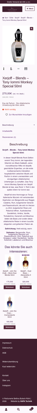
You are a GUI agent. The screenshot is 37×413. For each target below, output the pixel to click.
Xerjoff (17, 17)
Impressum (7, 342)
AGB (4, 352)
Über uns (6, 380)
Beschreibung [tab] (8, 125)
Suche (18, 409)
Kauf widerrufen (8, 366)
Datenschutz (7, 347)
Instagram (6, 385)
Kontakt (5, 375)
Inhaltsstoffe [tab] (7, 131)
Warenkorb (28, 407)
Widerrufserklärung (10, 361)
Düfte (11, 17)
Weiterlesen (10, 287)
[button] (31, 28)
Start (6, 17)
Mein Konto (6, 409)
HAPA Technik (26, 401)
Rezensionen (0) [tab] (9, 137)
